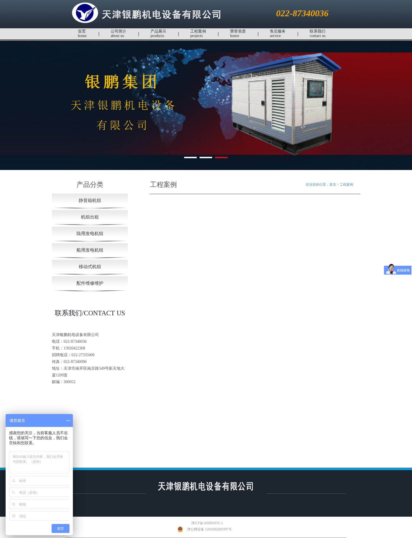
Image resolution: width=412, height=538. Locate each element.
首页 (332, 185)
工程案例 (346, 185)
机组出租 (90, 217)
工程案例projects (198, 33)
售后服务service (278, 33)
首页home (82, 33)
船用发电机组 (90, 250)
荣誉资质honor (238, 33)
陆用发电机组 (90, 233)
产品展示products (158, 33)
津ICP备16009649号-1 (203, 523)
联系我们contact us (317, 33)
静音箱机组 (90, 200)
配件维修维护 (90, 283)
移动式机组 (90, 266)
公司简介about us (118, 33)
